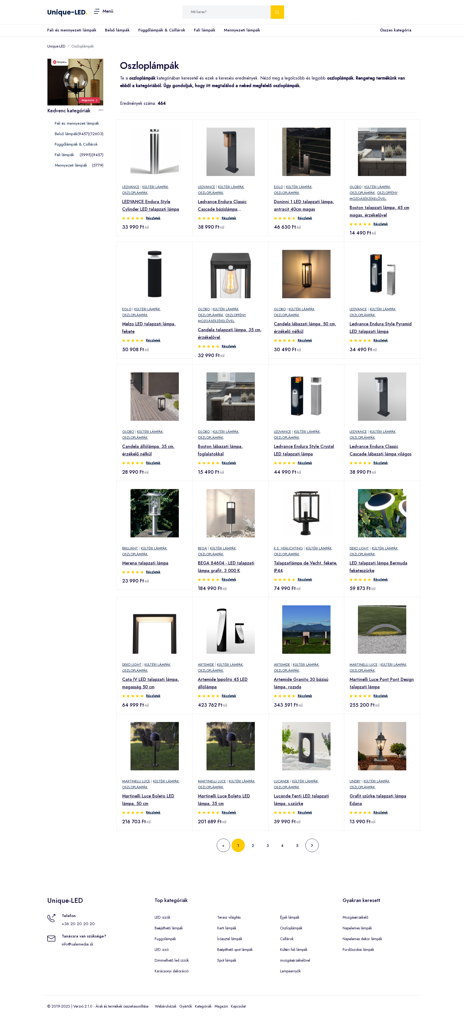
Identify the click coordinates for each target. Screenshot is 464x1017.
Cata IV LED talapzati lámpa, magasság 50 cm (150, 683)
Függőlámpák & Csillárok (161, 30)
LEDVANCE (130, 186)
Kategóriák (203, 1006)
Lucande (281, 781)
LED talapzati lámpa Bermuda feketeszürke (378, 567)
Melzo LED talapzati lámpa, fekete (149, 328)
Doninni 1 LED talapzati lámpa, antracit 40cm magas (304, 205)
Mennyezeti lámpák (242, 30)
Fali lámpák (204, 30)
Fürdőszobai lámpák (358, 949)
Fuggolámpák (165, 938)
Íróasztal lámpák (229, 938)
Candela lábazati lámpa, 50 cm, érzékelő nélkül (305, 328)
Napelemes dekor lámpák (362, 938)
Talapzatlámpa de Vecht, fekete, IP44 (305, 567)
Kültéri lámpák (155, 186)
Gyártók (185, 1006)
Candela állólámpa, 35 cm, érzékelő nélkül (148, 450)
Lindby (355, 781)
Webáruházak (165, 1006)
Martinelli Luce (364, 664)
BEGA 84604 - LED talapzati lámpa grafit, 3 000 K (226, 567)
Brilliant (130, 548)
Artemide (206, 664)
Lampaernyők (290, 971)
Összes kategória (395, 30)
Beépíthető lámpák (169, 928)
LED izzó (162, 949)
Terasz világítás (229, 917)
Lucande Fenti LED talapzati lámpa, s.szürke (301, 800)
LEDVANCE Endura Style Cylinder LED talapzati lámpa (150, 205)
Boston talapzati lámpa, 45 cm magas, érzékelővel (379, 211)
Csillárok (286, 938)
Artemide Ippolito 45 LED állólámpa (223, 683)
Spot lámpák (226, 960)
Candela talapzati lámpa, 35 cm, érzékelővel (230, 333)
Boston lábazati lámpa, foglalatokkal (220, 450)
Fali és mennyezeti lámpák (71, 30)
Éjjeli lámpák (289, 917)
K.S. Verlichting (288, 548)
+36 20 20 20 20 (78, 924)
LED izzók (162, 917)
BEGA (202, 548)
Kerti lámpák (226, 928)
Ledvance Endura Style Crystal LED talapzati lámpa (304, 450)
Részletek (153, 218)
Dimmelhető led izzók (172, 960)
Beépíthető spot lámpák (235, 949)
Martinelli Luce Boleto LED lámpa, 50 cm (148, 800)
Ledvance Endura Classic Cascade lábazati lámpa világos (380, 450)
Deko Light (359, 548)
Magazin (221, 1006)
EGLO (278, 186)
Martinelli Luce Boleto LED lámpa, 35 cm (224, 800)
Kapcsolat (238, 1006)
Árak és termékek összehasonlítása (122, 1006)
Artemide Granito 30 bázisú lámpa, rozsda (301, 683)
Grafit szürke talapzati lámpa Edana (378, 800)
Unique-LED (66, 12)
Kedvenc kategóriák (69, 110)
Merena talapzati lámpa (145, 563)
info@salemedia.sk (77, 944)
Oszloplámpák (82, 46)
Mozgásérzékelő (355, 917)
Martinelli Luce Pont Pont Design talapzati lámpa (382, 683)
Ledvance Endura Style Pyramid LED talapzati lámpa (381, 328)
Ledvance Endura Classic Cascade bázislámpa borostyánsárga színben (222, 206)
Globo (355, 186)
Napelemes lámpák (357, 928)
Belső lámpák (117, 30)
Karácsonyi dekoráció (172, 971)
